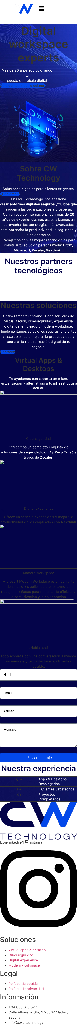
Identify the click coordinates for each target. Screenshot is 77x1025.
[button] (55, 8)
